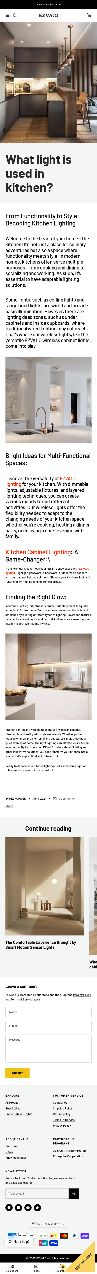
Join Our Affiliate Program (70, 1150)
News (9, 1152)
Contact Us (60, 1102)
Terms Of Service (64, 1120)
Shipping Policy (62, 1108)
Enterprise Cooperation (68, 1156)
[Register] (74, 1193)
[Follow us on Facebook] (9, 1207)
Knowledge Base (16, 1157)
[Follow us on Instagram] (18, 1207)
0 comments (67, 798)
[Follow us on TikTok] (37, 1207)
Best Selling (13, 1108)
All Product (12, 1102)
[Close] (62, 1266)
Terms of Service (21, 999)
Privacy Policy (82, 995)
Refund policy (61, 1114)
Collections (12, 1270)
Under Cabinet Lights (18, 1114)
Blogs (36, 1270)
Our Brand (11, 1146)
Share (9, 806)
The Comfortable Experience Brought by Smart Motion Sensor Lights (40, 945)
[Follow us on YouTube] (28, 1207)
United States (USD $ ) (48, 1224)
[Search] (15, 15)
